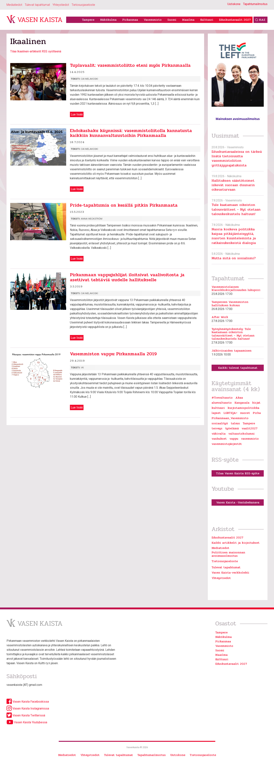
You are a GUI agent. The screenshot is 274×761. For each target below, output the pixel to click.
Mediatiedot (14, 5)
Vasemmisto (153, 19)
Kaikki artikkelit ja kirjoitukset (235, 542)
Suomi (171, 19)
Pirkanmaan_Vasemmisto (230, 418)
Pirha (257, 413)
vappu (233, 438)
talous (235, 423)
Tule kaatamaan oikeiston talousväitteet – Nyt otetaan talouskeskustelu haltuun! (236, 209)
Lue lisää (77, 114)
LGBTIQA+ (230, 413)
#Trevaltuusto (222, 397)
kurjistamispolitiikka (243, 408)
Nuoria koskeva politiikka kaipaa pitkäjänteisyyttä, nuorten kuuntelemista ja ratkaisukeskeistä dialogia (234, 235)
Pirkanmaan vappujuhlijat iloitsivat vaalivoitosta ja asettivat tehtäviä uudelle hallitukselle (127, 277)
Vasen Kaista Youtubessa (30, 722)
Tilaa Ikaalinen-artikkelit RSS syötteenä (35, 51)
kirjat (256, 402)
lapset (216, 413)
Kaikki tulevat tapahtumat (237, 367)
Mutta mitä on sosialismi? (234, 258)
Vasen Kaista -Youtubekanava (237, 502)
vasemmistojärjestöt (227, 444)
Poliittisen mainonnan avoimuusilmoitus (228, 554)
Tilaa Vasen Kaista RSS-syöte (237, 473)
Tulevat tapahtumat (37, 5)
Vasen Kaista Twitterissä (28, 715)
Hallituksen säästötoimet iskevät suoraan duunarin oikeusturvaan (233, 185)
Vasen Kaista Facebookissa (30, 701)
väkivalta (219, 433)
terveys (217, 428)
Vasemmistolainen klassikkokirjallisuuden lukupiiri (236, 288)
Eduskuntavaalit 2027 (235, 19)
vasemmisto (250, 438)
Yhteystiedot (61, 5)
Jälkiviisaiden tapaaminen (231, 350)
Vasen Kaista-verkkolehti (230, 572)
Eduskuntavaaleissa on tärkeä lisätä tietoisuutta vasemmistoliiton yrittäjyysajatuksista (237, 158)
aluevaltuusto (222, 402)
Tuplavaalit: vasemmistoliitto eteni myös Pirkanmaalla (130, 65)
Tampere (88, 19)
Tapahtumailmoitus (255, 4)
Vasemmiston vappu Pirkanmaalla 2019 (113, 353)
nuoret (245, 413)
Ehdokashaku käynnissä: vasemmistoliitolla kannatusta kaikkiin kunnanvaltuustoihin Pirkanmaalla (131, 133)
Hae (262, 19)
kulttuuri (218, 408)
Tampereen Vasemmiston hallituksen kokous (230, 303)
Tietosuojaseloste (83, 5)
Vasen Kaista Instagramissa (30, 708)
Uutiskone (233, 4)
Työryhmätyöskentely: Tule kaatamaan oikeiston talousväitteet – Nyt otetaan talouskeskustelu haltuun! (233, 333)
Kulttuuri (206, 19)
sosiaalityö (220, 423)
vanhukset (219, 438)
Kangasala (241, 402)
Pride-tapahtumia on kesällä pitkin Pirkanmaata (124, 205)
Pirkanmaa (130, 19)
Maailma (188, 19)
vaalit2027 (249, 428)
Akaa (239, 397)
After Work (220, 317)
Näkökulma (108, 19)
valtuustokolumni (241, 433)
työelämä (232, 428)
